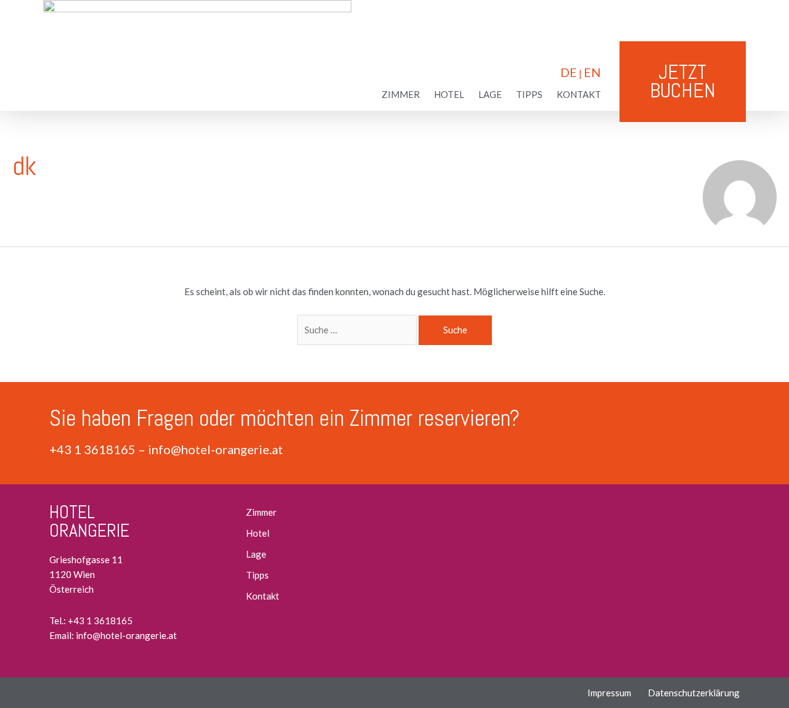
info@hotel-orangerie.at (215, 449)
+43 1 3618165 (92, 449)
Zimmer (401, 94)
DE (568, 72)
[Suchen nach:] (358, 329)
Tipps (529, 94)
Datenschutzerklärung (694, 692)
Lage (490, 94)
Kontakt (579, 94)
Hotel (449, 94)
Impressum (609, 692)
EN (592, 72)
